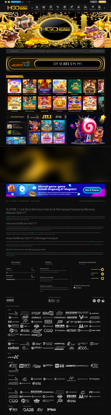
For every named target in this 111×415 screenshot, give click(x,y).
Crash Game (71, 9)
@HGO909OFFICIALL (96, 269)
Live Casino (50, 9)
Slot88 (32, 232)
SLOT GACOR (14, 201)
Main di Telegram (16, 2)
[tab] (35, 117)
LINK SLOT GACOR (35, 201)
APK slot (92, 241)
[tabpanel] (55, 30)
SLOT (7, 201)
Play (27, 65)
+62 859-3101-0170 (94, 273)
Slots (44, 9)
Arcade (78, 9)
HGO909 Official (94, 278)
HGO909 (8, 216)
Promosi (99, 9)
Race (58, 9)
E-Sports (86, 9)
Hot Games (37, 9)
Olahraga (64, 9)
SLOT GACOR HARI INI (24, 201)
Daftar (102, 2)
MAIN (15, 86)
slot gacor (10, 252)
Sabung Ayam (92, 9)
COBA (35, 124)
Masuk (93, 2)
